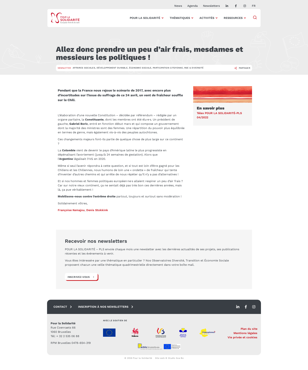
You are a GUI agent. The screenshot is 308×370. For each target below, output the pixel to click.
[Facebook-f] (245, 306)
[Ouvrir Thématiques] (192, 18)
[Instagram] (253, 306)
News (178, 5)
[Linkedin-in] (237, 306)
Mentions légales (245, 333)
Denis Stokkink (97, 210)
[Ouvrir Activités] (216, 18)
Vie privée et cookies (242, 337)
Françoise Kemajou (71, 210)
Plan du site (249, 328)
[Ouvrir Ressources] (244, 18)
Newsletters (211, 5)
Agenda (192, 5)
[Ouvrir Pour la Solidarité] (162, 18)
